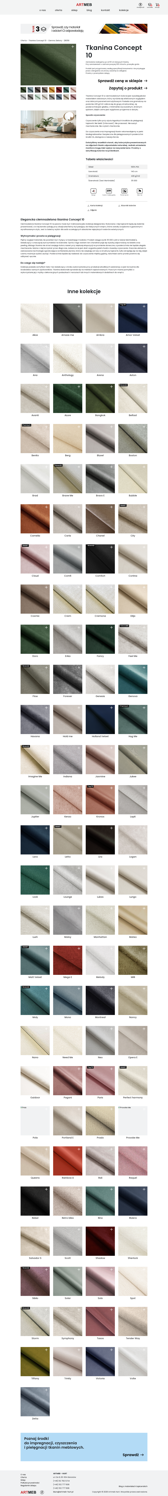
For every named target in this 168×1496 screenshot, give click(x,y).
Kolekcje (124, 10)
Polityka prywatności (30, 1482)
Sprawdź (131, 1454)
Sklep (74, 10)
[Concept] (48, 65)
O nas (42, 10)
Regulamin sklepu (28, 1485)
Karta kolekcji (96, 205)
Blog (89, 10)
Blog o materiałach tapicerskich (133, 1486)
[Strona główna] (84, 4)
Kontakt (105, 10)
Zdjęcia (93, 210)
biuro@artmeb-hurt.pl (63, 1492)
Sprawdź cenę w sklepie (120, 80)
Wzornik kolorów (128, 205)
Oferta (58, 10)
